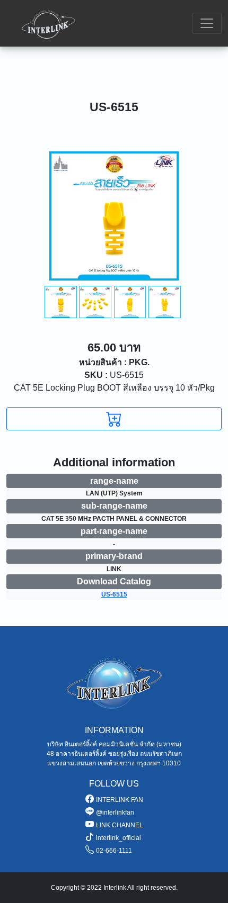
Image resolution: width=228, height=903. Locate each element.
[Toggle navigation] (207, 23)
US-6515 (114, 375)
